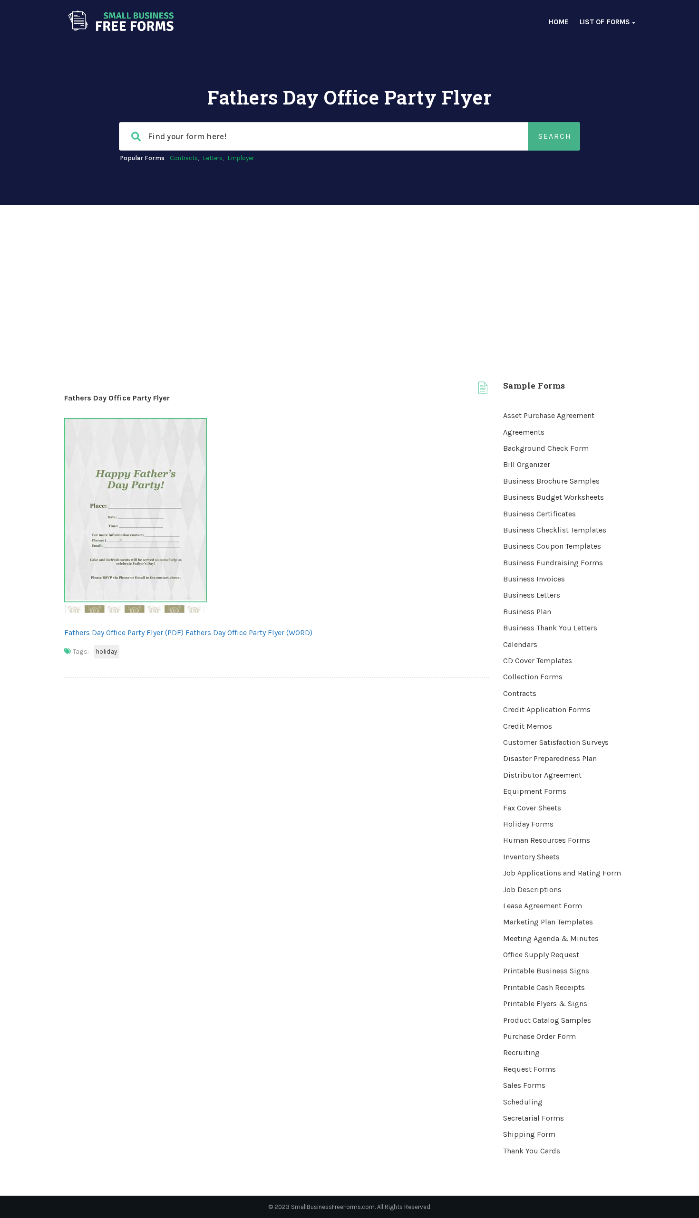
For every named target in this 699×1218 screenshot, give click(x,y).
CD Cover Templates (537, 660)
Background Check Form (546, 448)
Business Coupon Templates (552, 546)
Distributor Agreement (542, 775)
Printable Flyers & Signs (545, 1003)
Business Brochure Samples (551, 480)
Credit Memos (527, 726)
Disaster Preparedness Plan (550, 758)
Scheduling (523, 1101)
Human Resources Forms (546, 840)
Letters (213, 158)
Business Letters (531, 594)
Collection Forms (533, 676)
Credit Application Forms (547, 709)
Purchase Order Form (539, 1036)
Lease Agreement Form (542, 905)
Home (558, 22)
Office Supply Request (541, 954)
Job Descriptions (532, 889)
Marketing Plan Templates (548, 921)
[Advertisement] (349, 276)
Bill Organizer (526, 464)
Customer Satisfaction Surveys (556, 742)
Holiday (106, 651)
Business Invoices (534, 578)
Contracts (184, 158)
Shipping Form (529, 1134)
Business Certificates (539, 513)
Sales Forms (524, 1085)
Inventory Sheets (531, 856)
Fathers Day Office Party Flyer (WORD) (248, 632)
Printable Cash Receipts (544, 987)
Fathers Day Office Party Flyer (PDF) (124, 632)
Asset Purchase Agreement (548, 415)
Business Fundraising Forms (553, 562)
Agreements (523, 432)
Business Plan (527, 611)
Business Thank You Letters (550, 627)
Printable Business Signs (546, 970)
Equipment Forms (534, 791)
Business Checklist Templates (554, 529)
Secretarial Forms (533, 1118)
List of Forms (606, 22)
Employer (241, 158)
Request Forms (529, 1069)
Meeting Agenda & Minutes (551, 938)
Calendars (520, 644)
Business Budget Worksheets (553, 497)
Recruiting (521, 1052)
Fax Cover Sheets (532, 807)
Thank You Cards (531, 1150)
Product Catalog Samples (547, 1020)
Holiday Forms (528, 823)
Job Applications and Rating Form (562, 872)
